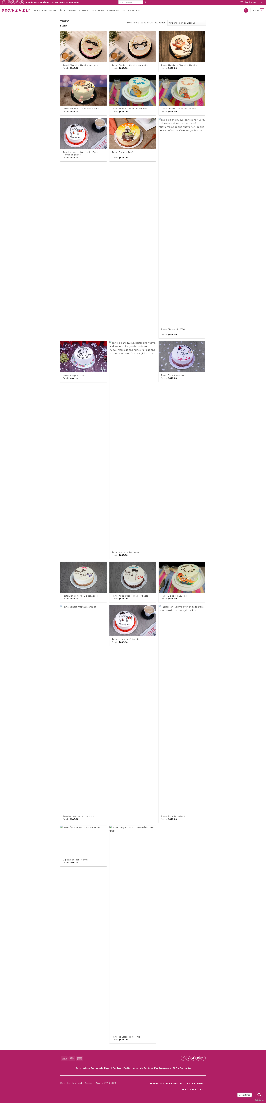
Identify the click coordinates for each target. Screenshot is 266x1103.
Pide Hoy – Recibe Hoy (45, 10)
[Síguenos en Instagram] (9, 2)
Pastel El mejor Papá (122, 152)
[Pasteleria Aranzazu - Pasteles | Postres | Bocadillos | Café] (16, 10)
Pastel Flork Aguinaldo (172, 375)
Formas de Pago (100, 1068)
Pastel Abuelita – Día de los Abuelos (81, 108)
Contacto (185, 1068)
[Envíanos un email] (18, 2)
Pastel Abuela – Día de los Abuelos (178, 108)
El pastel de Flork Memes (75, 860)
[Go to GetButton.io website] (259, 1100)
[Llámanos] (22, 2)
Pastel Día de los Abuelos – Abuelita (81, 65)
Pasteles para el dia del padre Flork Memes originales (80, 153)
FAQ (174, 1068)
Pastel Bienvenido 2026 (173, 329)
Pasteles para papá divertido (126, 639)
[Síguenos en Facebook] (4, 2)
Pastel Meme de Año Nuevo (126, 552)
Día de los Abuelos (69, 10)
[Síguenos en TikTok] (13, 2)
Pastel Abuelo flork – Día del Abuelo (130, 596)
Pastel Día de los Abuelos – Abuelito (130, 65)
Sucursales (133, 10)
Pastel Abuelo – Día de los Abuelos (129, 108)
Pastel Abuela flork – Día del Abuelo (81, 596)
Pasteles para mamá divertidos (78, 816)
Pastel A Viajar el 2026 (73, 375)
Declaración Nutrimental (127, 1068)
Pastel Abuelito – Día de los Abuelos (179, 65)
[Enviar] (145, 2)
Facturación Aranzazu (157, 1068)
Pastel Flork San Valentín (173, 816)
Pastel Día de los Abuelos (173, 596)
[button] (251, 2)
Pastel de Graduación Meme (126, 1037)
